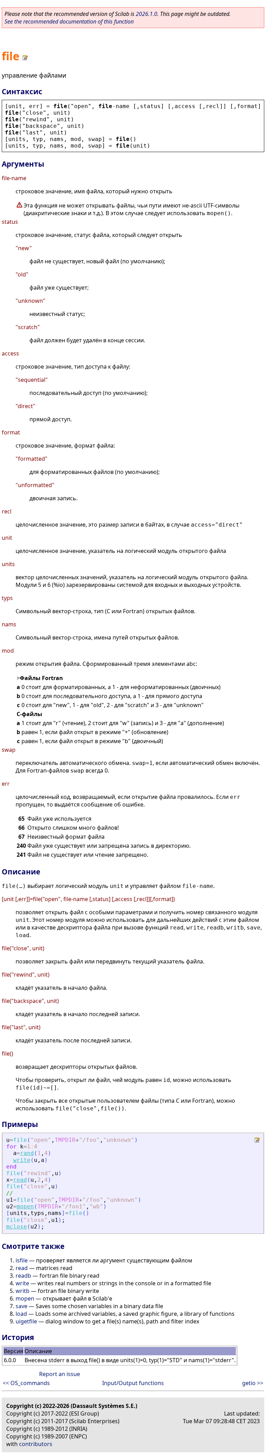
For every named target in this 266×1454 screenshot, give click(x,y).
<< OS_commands (26, 1383)
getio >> (252, 1383)
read (20, 1180)
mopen (25, 1206)
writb (22, 1291)
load (21, 1314)
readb (23, 1275)
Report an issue (59, 1374)
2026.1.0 (146, 14)
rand (27, 1153)
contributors (35, 1444)
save (21, 1306)
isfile (22, 1260)
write (21, 1160)
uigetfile (26, 1321)
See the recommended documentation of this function (69, 21)
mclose (16, 1226)
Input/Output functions (133, 1383)
